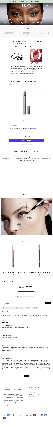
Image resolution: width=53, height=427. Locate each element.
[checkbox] (35, 308)
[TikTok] (10, 405)
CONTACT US (32, 392)
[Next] (32, 120)
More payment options (26, 144)
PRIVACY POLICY (32, 397)
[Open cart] (50, 5)
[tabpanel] (26, 343)
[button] (26, 291)
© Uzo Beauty (6, 412)
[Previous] (20, 120)
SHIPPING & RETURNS (34, 388)
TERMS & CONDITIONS (34, 394)
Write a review (47, 303)
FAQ (30, 390)
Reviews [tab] (6, 303)
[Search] (47, 5)
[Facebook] (3, 405)
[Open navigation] (3, 5)
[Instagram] (7, 405)
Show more (26, 376)
